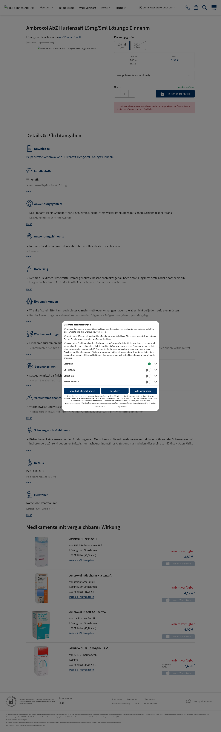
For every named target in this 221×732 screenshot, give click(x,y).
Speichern (115, 390)
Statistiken (69, 375)
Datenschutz (99, 406)
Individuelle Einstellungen (82, 390)
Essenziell (68, 363)
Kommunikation (71, 381)
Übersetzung (69, 369)
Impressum (122, 406)
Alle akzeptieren (143, 390)
